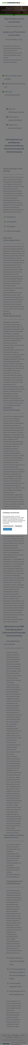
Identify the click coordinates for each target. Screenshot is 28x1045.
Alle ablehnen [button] (18, 526)
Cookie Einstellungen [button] (8, 526)
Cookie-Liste (6, 523)
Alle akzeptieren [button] (7, 529)
